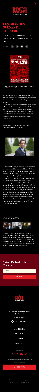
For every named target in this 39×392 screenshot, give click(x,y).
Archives (19, 343)
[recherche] (35, 3)
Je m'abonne (19, 277)
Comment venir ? (21, 321)
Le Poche (19, 333)
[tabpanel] (19, 225)
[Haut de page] (34, 384)
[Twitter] (12, 46)
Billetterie (19, 338)
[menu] (3, 3)
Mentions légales (14, 382)
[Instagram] (26, 354)
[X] (13, 354)
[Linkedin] (21, 46)
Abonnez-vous (19, 367)
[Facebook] (17, 46)
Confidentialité (25, 382)
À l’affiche (19, 329)
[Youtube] (21, 354)
